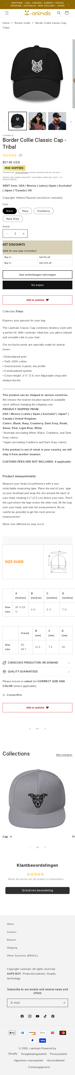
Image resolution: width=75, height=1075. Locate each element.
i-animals (35, 1048)
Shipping (12, 947)
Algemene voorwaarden (28, 1060)
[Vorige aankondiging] (6, 4)
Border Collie (22, 23)
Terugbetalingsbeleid (33, 1053)
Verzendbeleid (56, 1060)
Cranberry (43, 211)
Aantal (6, 226)
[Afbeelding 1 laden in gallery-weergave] (18, 121)
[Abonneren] (64, 1003)
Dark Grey (12, 218)
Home (6, 23)
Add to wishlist (35, 300)
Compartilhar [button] (14, 694)
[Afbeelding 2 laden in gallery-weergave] (37, 121)
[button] (7, 13)
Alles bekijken (64, 754)
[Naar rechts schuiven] (71, 122)
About (10, 924)
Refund (11, 939)
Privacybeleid (58, 1053)
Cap (5, 836)
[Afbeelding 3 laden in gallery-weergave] (57, 121)
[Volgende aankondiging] (68, 4)
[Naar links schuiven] (4, 122)
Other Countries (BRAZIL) (22, 955)
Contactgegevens (39, 1067)
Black (9, 211)
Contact (11, 932)
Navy (25, 211)
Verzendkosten (22, 172)
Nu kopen (37, 284)
